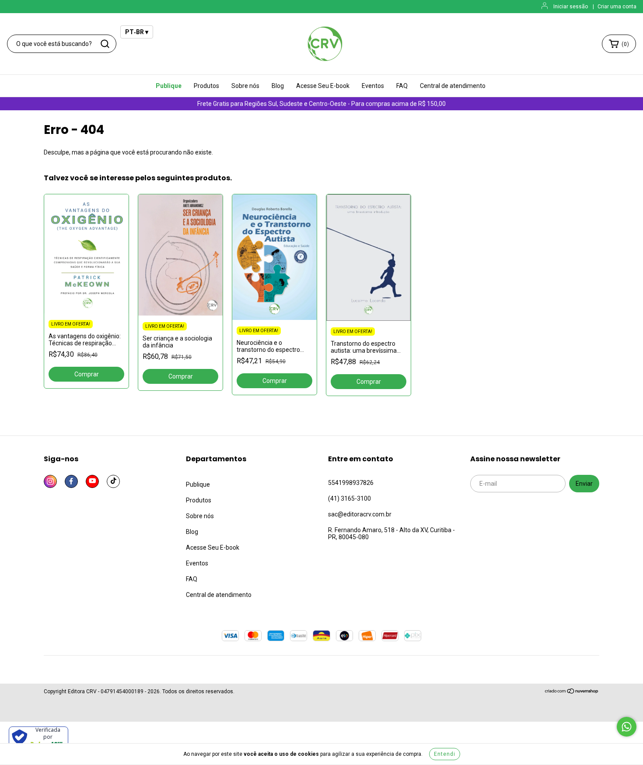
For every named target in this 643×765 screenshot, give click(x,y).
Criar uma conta (617, 7)
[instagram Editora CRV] (50, 481)
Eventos (373, 85)
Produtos (206, 85)
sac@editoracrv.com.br (359, 514)
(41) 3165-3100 (349, 498)
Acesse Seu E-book (322, 85)
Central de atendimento (453, 85)
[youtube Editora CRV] (92, 481)
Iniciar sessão (570, 7)
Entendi (444, 754)
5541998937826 (351, 482)
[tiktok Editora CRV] (113, 481)
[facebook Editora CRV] (71, 481)
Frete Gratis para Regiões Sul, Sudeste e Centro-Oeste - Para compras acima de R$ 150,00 (321, 103)
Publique (169, 85)
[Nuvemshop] (572, 692)
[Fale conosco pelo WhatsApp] (626, 727)
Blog (278, 85)
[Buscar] (105, 44)
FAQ (402, 85)
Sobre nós (245, 85)
